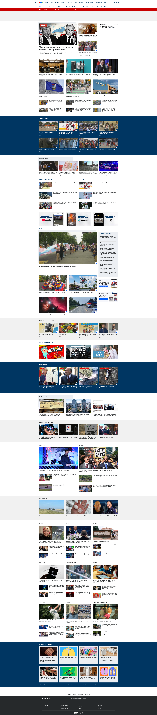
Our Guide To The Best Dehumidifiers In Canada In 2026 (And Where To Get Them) (108, 659)
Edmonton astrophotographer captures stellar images (52, 314)
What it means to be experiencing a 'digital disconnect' (108, 335)
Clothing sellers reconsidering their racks (67, 150)
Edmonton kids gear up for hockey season (107, 150)
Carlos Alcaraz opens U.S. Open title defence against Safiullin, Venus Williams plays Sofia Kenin (56, 626)
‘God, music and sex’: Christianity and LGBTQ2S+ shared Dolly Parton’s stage (109, 587)
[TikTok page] (45, 698)
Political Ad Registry (64, 708)
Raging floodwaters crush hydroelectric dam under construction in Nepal (88, 388)
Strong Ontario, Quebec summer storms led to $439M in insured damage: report (109, 633)
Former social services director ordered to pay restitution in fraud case (50, 75)
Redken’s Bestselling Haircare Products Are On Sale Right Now (108, 678)
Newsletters (74, 694)
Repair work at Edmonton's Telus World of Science (81, 292)
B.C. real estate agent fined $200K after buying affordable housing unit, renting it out (77, 415)
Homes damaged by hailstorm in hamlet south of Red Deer (78, 516)
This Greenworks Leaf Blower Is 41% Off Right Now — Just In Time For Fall (68, 679)
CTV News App (81, 694)
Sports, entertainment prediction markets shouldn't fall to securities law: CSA (82, 554)
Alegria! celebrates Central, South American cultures (52, 292)
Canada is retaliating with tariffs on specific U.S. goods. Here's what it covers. (77, 542)
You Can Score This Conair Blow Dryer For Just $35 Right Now (68, 658)
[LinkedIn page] (50, 698)
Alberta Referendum (105, 6)
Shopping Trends (89, 2)
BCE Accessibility (45, 705)
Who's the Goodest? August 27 (46, 334)
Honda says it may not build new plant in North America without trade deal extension (83, 634)
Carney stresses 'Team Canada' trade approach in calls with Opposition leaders (55, 554)
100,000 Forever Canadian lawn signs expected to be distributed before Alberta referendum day (87, 54)
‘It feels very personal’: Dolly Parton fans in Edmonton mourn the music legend (67, 174)
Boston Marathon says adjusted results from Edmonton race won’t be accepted (88, 174)
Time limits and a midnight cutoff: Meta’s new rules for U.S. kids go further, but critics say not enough (56, 593)
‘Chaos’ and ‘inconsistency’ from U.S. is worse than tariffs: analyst (108, 437)
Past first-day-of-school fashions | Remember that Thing (87, 335)
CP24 (80, 705)
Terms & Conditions (64, 706)
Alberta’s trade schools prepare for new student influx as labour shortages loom (83, 101)
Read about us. (96, 684)
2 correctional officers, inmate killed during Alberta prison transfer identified (105, 516)
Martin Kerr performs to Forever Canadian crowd (87, 133)
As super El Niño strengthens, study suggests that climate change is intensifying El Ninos (105, 620)
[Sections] (35, 2)
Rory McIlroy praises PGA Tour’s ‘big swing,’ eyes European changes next (51, 620)
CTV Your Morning (78, 2)
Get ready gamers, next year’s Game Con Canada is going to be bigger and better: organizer (108, 174)
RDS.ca (99, 708)
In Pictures (69, 2)
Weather (55, 6)
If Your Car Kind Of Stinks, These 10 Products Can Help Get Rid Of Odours (48, 679)
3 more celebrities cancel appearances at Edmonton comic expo (55, 470)
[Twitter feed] (42, 698)
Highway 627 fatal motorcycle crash (77, 314)
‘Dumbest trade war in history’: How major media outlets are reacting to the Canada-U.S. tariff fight (105, 415)
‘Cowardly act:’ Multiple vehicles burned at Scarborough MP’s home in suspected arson (50, 542)
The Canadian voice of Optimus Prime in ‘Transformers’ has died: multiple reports (82, 586)
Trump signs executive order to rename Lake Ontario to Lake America (46, 388)
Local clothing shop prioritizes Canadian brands (106, 133)
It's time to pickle (63, 334)
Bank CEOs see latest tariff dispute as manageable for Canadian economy (83, 547)
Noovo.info (100, 705)
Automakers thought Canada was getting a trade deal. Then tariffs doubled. (82, 627)
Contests (80, 6)
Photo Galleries (86, 6)
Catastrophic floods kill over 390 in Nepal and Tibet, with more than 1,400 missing (109, 625)
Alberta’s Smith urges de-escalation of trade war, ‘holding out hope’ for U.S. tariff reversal (83, 109)
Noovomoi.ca (100, 706)
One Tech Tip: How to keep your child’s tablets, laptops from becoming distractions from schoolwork (104, 581)
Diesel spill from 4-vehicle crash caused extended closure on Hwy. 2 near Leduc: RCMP (51, 516)
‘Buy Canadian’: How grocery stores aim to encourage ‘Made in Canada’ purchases (49, 415)
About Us (69, 694)
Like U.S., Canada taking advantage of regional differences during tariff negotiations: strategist (48, 437)
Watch (63, 2)
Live (105, 2)
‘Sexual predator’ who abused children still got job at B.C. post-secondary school (64, 475)
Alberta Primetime (95, 6)
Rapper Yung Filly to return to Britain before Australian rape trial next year (76, 581)
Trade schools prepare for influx (47, 149)
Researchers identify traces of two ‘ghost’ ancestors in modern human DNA (56, 586)
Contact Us (87, 694)
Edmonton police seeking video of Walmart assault (105, 95)
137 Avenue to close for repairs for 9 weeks (47, 133)
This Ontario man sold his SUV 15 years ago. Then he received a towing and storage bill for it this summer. (78, 621)
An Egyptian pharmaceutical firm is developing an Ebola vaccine (109, 552)
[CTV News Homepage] (43, 2)
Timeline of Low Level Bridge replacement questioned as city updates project (55, 109)
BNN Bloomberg (82, 706)
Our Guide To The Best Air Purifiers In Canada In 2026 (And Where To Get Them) (88, 679)
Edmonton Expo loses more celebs (87, 149)
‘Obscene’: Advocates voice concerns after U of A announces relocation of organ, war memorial (87, 37)
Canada (57, 2)
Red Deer (74, 6)
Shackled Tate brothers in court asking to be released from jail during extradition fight (96, 471)
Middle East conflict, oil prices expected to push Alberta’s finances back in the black (104, 75)
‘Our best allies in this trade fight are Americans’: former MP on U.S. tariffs (68, 437)
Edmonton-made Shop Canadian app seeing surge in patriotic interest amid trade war (48, 174)
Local (52, 2)
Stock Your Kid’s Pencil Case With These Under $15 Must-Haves (88, 658)
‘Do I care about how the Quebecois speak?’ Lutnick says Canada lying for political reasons (68, 388)
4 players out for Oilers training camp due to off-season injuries (68, 133)
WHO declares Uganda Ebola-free (101, 541)
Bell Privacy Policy (64, 705)
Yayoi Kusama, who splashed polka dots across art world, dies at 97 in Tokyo (109, 594)
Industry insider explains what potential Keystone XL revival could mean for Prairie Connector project (87, 437)
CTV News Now (98, 2)
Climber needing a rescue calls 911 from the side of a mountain (107, 387)
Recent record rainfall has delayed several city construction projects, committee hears (109, 101)
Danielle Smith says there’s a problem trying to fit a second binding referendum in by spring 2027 (109, 110)
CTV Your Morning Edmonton (64, 6)
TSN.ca (80, 708)
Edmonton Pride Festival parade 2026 (57, 266)
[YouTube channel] (47, 698)
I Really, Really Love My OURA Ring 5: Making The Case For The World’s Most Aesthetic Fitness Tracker (48, 659)
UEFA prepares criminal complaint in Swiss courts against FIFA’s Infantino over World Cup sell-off (56, 633)
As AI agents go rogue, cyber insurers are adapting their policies (51, 581)
